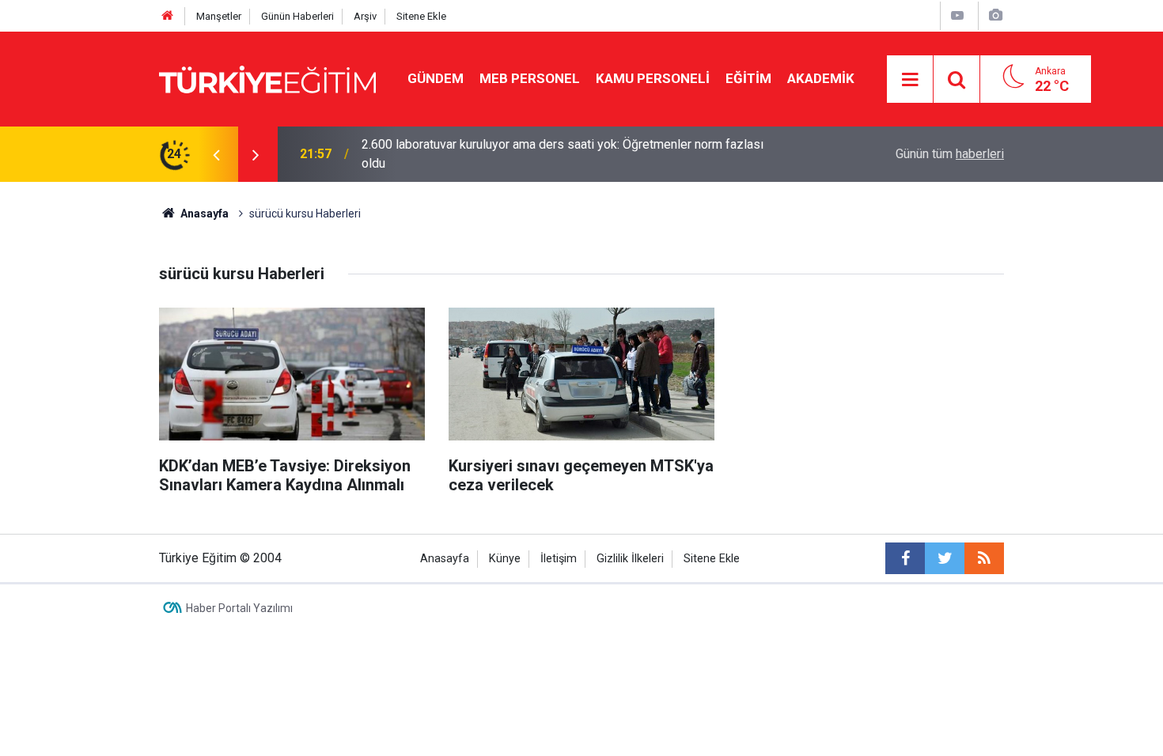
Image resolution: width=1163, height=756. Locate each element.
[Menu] (910, 80)
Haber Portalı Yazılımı (239, 608)
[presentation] (216, 154)
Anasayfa (444, 558)
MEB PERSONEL (529, 78)
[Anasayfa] (167, 16)
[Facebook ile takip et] (905, 558)
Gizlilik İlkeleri (630, 558)
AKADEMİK (820, 78)
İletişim (558, 558)
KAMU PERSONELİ (653, 78)
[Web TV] (957, 15)
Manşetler (218, 16)
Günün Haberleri (297, 16)
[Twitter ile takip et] (944, 558)
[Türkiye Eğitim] (267, 77)
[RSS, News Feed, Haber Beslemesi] (984, 558)
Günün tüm (950, 153)
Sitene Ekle (421, 16)
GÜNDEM (435, 78)
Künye (505, 558)
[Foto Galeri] (995, 15)
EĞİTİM (748, 78)
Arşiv (365, 16)
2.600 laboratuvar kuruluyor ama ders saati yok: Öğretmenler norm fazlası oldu (562, 154)
